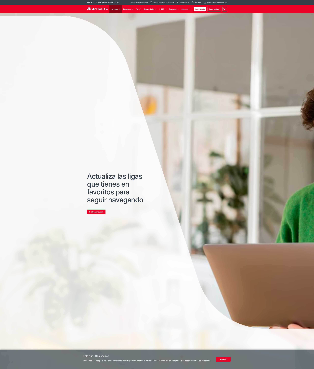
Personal (114, 9)
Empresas (172, 9)
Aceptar (223, 359)
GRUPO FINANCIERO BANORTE (101, 2)
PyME (161, 9)
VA (137, 9)
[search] (224, 9)
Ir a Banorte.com (96, 212)
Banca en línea (214, 9)
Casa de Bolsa (149, 9)
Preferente (127, 9)
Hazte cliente (200, 9)
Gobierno (184, 9)
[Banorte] (97, 9)
